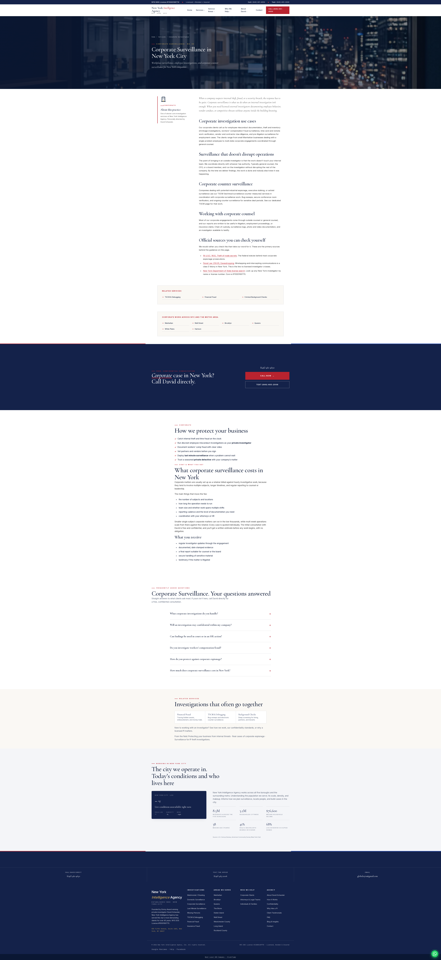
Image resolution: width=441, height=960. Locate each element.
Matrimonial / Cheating (196, 895)
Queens (257, 323)
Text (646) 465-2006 (267, 385)
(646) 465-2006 (280, 2)
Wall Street (199, 323)
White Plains (169, 329)
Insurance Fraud (193, 926)
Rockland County (220, 930)
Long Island (218, 926)
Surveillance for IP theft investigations (192, 739)
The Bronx (218, 908)
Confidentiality (272, 904)
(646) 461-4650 (256, 2)
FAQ (268, 917)
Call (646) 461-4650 (275, 10)
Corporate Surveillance (196, 904)
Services (199, 10)
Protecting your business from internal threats (209, 736)
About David (243, 10)
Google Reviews (159, 949)
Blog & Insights (273, 922)
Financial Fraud (210, 297)
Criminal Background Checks (256, 297)
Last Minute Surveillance (196, 908)
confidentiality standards (242, 728)
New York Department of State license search (224, 271)
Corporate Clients (247, 895)
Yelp (172, 949)
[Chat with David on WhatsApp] (434, 953)
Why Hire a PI (272, 908)
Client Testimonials (274, 913)
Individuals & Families (248, 904)
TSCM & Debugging (172, 297)
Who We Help (228, 10)
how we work (220, 728)
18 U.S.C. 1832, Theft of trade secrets (220, 256)
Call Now (267, 376)
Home (189, 10)
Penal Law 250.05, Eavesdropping (218, 263)
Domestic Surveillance (196, 900)
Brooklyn (228, 323)
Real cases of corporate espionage (248, 736)
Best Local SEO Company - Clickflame (220, 957)
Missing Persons (193, 913)
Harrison (198, 329)
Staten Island (219, 913)
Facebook (181, 949)
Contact (259, 10)
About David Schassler (276, 895)
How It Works (272, 900)
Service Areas (211, 10)
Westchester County (222, 922)
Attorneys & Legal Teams (250, 900)
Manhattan (169, 323)
